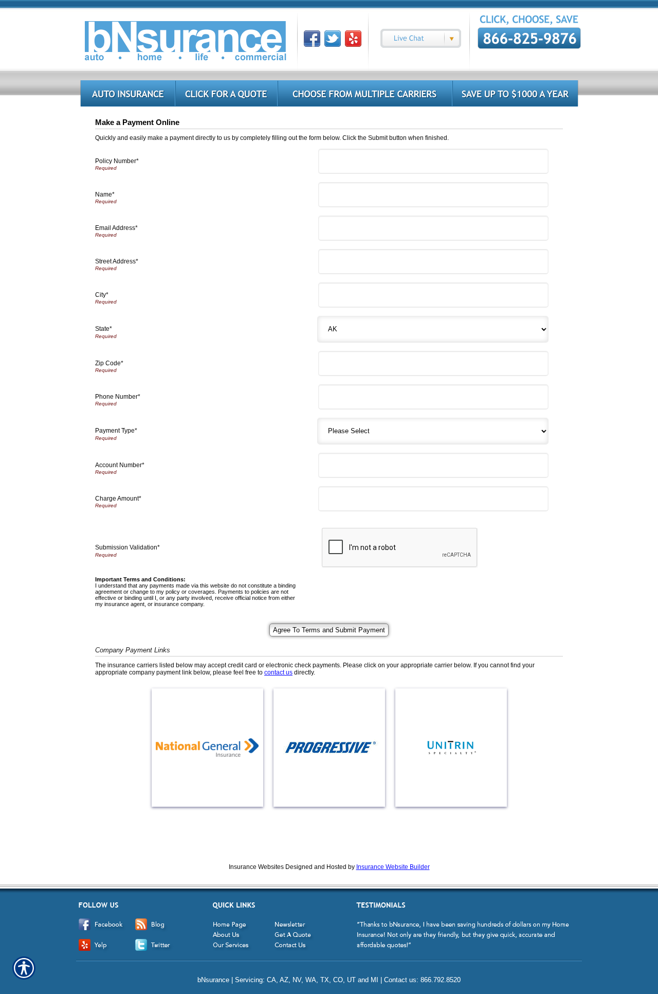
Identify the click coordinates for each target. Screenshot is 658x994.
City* (101, 294)
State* (103, 328)
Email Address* (116, 228)
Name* (105, 194)
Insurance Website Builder (393, 867)
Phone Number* (117, 396)
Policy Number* (117, 161)
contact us (278, 672)
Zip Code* (109, 363)
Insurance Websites (256, 867)
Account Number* (119, 465)
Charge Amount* (118, 498)
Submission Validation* (127, 547)
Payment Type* (116, 430)
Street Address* (116, 261)
